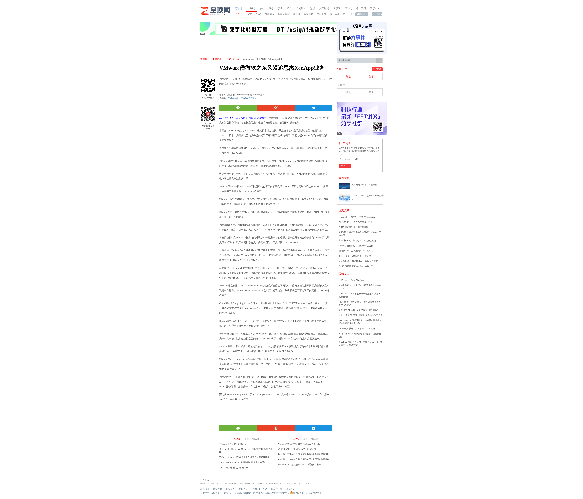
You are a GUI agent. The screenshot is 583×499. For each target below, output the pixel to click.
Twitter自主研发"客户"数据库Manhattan (357, 217)
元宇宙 (247, 483)
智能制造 (232, 483)
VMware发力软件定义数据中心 (233, 467)
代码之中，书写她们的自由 (351, 280)
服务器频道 (216, 59)
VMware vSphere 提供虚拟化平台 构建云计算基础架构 (244, 457)
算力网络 (269, 483)
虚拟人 (254, 483)
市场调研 (321, 14)
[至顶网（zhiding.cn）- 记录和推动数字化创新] (216, 11)
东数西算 (214, 483)
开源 (300, 483)
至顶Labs (375, 8)
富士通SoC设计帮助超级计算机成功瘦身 (357, 240)
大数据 (311, 8)
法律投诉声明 (292, 489)
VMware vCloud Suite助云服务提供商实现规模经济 (242, 462)
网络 (271, 8)
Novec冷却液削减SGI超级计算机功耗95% (358, 246)
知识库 (376, 14)
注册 (348, 76)
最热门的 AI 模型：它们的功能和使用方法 (358, 310)
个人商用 (361, 8)
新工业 (296, 14)
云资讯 (299, 8)
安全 (280, 8)
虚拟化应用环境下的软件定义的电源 (356, 266)
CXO (258, 14)
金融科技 (308, 14)
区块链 (294, 483)
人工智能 (324, 8)
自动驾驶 (223, 483)
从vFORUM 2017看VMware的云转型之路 (297, 449)
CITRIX (252, 98)
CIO (250, 14)
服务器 (252, 8)
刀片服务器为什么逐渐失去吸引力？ (356, 222)
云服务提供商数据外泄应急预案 (353, 227)
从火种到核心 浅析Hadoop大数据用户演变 (358, 261)
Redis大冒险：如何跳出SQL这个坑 (355, 256)
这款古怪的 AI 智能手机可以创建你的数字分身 (360, 315)
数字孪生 (277, 483)
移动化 (348, 8)
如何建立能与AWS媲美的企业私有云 (356, 251)
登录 (371, 76)
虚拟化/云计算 (232, 59)
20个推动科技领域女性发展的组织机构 (357, 328)
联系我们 (204, 489)
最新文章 (348, 14)
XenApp (244, 98)
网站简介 (230, 489)
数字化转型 (284, 14)
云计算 (240, 483)
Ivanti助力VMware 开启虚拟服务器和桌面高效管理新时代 (305, 454)
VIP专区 (377, 69)
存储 (262, 8)
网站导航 (217, 489)
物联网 (336, 8)
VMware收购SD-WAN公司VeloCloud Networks (299, 444)
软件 (289, 8)
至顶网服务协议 (259, 489)
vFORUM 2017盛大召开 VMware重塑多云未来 (299, 464)
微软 (238, 98)
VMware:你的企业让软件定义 (232, 444)
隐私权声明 (276, 489)
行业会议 (334, 14)
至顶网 (203, 59)
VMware (232, 98)
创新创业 (269, 14)
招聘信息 (243, 489)
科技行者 (361, 14)
